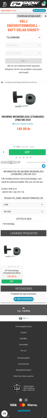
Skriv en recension (24, 299)
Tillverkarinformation (23, 370)
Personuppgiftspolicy (24, 326)
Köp (27, 152)
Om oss (24, 351)
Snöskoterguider (23, 358)
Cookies (23, 332)
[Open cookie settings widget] (4, 413)
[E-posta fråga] (43, 166)
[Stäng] (45, 16)
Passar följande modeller (23, 124)
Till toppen (23, 311)
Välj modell (40, 10)
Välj (23, 61)
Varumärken (23, 345)
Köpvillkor (23, 338)
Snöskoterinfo (23, 364)
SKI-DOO (7, 211)
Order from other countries (23, 376)
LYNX (6, 204)
